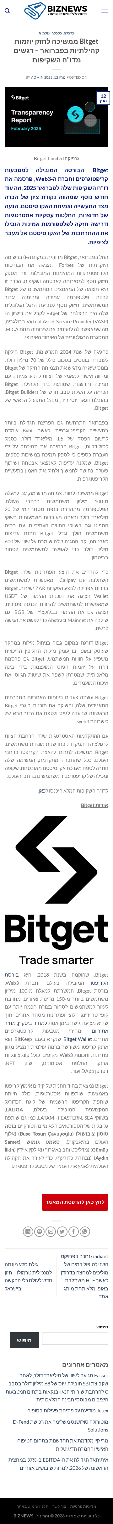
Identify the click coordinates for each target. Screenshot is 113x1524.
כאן (42, 791)
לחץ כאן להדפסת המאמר (75, 1202)
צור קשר (59, 1506)
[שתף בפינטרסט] (39, 1231)
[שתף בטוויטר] (62, 1231)
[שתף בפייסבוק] (73, 1231)
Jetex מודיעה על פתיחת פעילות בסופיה (67, 1410)
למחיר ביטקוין (32, 1023)
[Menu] (104, 10)
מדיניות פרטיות (83, 1506)
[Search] (7, 11)
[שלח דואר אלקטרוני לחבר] (51, 1231)
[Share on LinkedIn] (28, 1231)
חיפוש (102, 1326)
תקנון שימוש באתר (33, 1506)
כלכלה (69, 33)
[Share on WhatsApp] (85, 1231)
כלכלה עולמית (50, 33)
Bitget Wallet (77, 1039)
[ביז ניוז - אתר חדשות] (55, 11)
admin (37, 77)
